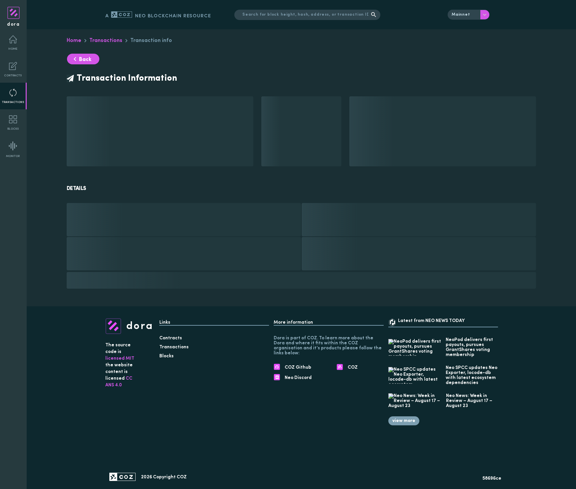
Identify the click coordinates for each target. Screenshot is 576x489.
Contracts (13, 75)
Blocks (13, 128)
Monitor (13, 156)
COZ (182, 477)
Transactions (13, 102)
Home (12, 48)
